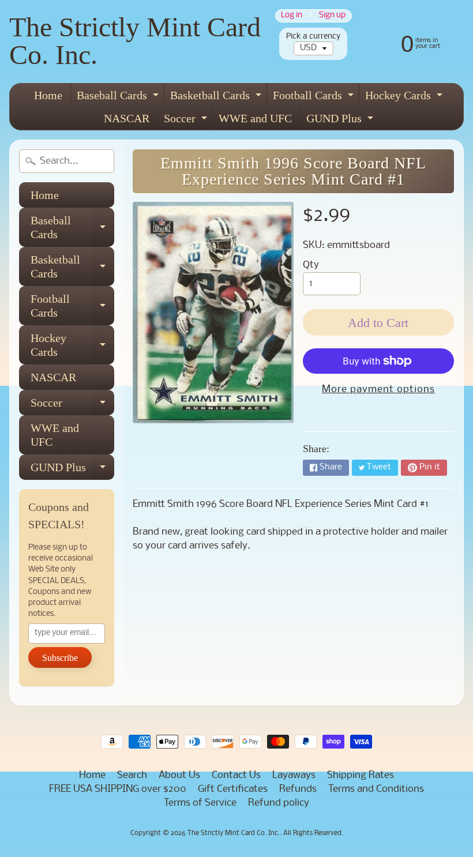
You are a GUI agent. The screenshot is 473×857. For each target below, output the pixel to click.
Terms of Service (200, 803)
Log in (291, 16)
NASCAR (126, 118)
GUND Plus (341, 121)
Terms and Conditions (376, 789)
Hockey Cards (405, 98)
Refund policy (278, 803)
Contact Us (236, 775)
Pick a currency (313, 36)
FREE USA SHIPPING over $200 (117, 789)
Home (48, 95)
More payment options (378, 389)
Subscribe (60, 658)
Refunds (298, 789)
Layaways (294, 775)
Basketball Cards (217, 98)
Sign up (332, 16)
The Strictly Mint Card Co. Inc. (135, 41)
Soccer (187, 121)
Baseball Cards (119, 98)
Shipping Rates (360, 775)
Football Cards (314, 98)
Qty (311, 265)
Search (132, 775)
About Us (179, 775)
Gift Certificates (233, 789)
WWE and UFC (255, 118)
